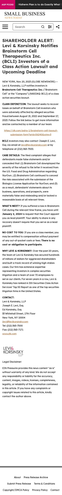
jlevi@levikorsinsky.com (34, 144)
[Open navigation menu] (5, 27)
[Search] (42, 26)
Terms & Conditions (44, 483)
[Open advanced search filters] (49, 26)
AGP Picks (7, 4)
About (17, 477)
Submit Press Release (19, 483)
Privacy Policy (40, 490)
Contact (54, 490)
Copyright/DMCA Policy (16, 490)
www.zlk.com (9, 333)
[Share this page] (58, 27)
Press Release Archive (36, 477)
